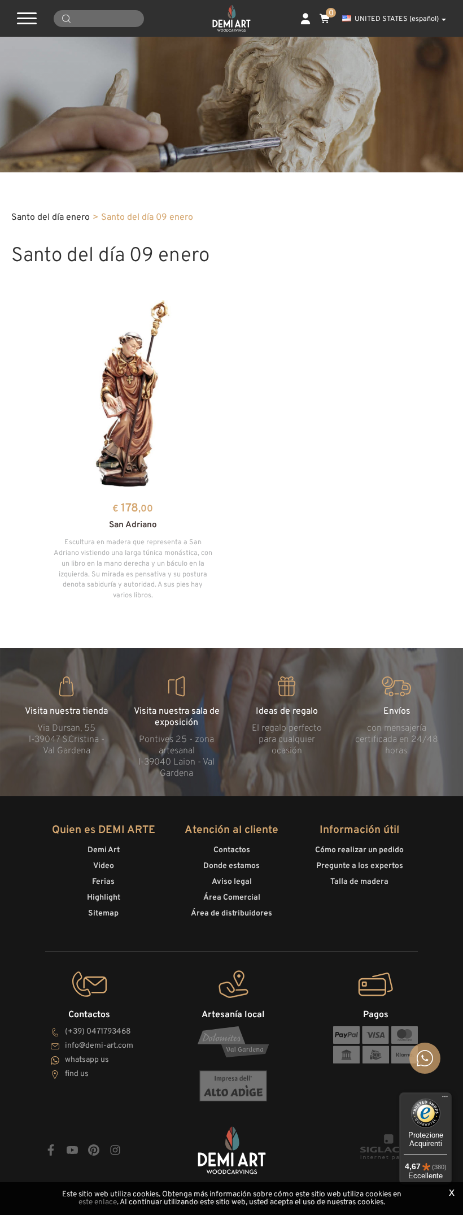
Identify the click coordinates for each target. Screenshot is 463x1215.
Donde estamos (231, 866)
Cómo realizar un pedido (359, 850)
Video (103, 866)
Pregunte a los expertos (359, 866)
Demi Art (104, 850)
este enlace (97, 1202)
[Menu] (445, 1099)
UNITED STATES (397, 19)
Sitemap (103, 913)
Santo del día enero (50, 217)
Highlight (103, 897)
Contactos (231, 850)
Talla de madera (359, 882)
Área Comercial (231, 897)
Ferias (103, 882)
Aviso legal (232, 882)
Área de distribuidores (231, 913)
